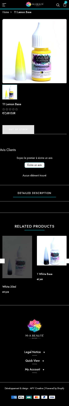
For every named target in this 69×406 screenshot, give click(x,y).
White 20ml (9, 287)
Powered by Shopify (54, 388)
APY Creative (36, 388)
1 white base (44, 274)
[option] (34, 51)
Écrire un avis (34, 165)
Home (5, 12)
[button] (10, 109)
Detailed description (34, 193)
